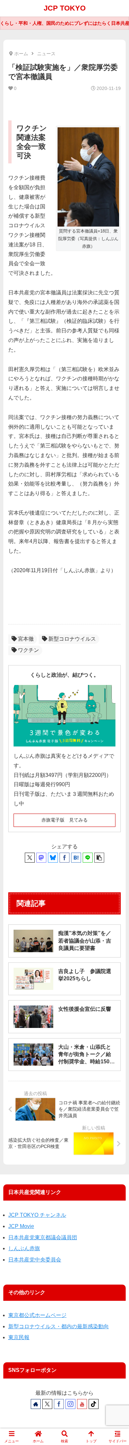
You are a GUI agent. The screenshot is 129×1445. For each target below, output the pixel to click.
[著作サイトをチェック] (36, 1404)
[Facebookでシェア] (64, 858)
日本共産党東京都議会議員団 (42, 1237)
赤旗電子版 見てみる (64, 820)
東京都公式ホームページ (37, 1315)
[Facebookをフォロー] (59, 1404)
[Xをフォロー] (47, 1404)
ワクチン (28, 650)
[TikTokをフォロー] (94, 1404)
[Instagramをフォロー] (70, 1404)
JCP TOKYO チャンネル (37, 1215)
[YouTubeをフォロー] (82, 1404)
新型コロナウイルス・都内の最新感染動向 (58, 1326)
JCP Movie (21, 1226)
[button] (99, 858)
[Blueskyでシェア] (53, 858)
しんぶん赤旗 (24, 1248)
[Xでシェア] (30, 858)
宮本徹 (26, 639)
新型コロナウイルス (72, 639)
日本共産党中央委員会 (34, 1259)
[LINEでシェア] (88, 858)
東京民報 (18, 1337)
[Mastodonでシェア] (41, 858)
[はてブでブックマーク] (76, 858)
